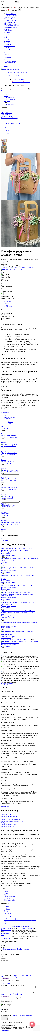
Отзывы (7, 59)
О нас (6, 52)
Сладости (7, 418)
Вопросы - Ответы (10, 918)
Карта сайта (8, 916)
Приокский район (10, 19)
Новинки (7, 47)
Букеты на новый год (7, 826)
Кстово (6, 29)
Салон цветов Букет (27, 928)
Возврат (7, 921)
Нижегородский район (11, 25)
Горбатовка (8, 31)
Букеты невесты (9, 99)
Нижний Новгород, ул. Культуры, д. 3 (16, 72)
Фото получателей (10, 61)
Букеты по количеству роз (9, 816)
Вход (6, 66)
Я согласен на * (18, 975)
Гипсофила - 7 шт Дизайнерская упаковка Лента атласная (8, 570)
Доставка (7, 54)
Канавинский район (10, 20)
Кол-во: (3, 945)
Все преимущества (7, 684)
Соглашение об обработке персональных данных (20, 920)
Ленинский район (10, 22)
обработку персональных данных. (22, 975)
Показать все (5, 806)
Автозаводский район (11, 15)
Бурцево (7, 41)
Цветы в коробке (9, 104)
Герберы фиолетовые (7, 823)
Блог (5, 923)
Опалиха (7, 42)
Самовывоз (8, 306)
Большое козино (9, 46)
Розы (6, 96)
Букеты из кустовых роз (8, 824)
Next (9, 423)
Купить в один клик (21, 977)
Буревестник (8, 34)
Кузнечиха (7, 49)
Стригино (7, 32)
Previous (10, 422)
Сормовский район (10, 27)
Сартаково (7, 36)
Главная (6, 906)
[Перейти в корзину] (6, 120)
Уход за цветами (9, 62)
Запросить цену (17, 994)
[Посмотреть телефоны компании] (4, 120)
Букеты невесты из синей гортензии (12, 821)
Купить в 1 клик (28, 267)
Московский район (10, 24)
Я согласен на (18, 1015)
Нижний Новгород (12, 14)
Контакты (7, 57)
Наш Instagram (5, 938)
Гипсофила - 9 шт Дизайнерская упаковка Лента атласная (10, 644)
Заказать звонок (6, 930)
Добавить (4, 540)
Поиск (17, 1)
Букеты (6, 94)
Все (5, 415)
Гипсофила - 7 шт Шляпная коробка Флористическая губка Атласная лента (13, 635)
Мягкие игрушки (9, 417)
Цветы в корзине (9, 97)
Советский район (10, 17)
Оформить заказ (6, 267)
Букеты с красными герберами (10, 819)
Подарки (7, 101)
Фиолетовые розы (6, 814)
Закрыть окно (23, 89)
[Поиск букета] (2, 120)
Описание (7, 301)
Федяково (7, 44)
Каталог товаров (6, 91)
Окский (6, 37)
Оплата (6, 56)
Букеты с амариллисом (8, 818)
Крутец (6, 39)
